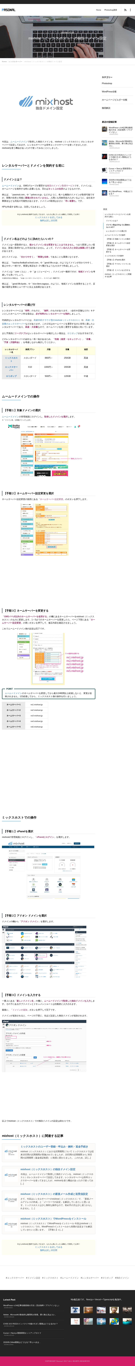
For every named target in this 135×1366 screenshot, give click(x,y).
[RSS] (125, 10)
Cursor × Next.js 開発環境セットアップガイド (120, 169)
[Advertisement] (25, 577)
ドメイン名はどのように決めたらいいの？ (118, 226)
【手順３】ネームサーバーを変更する (118, 250)
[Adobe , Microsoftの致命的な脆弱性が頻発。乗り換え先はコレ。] (104, 142)
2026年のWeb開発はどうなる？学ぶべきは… (120, 181)
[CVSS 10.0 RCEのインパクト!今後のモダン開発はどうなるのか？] (104, 156)
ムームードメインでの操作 (115, 235)
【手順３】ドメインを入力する (118, 270)
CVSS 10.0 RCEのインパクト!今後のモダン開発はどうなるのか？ (120, 157)
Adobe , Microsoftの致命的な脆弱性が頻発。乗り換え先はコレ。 (121, 143)
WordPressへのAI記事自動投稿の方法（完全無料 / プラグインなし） (121, 130)
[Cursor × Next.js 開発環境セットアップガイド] (104, 170)
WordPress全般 (109, 91)
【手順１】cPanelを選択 (115, 260)
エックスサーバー (15, 1278)
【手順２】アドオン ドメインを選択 (118, 265)
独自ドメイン (122, 1278)
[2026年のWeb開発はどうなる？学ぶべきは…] (104, 181)
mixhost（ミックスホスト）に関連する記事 (118, 275)
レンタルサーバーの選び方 (116, 231)
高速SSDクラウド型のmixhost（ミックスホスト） (57, 320)
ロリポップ (72, 333)
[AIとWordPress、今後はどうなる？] (104, 193)
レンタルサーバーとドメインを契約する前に (118, 215)
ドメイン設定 (34, 1278)
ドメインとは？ (112, 221)
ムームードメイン (18, 142)
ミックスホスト (51, 1278)
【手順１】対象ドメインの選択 (118, 239)
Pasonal (60, 1361)
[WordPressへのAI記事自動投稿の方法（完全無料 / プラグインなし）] (104, 129)
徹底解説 (106, 108)
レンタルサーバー (90, 1278)
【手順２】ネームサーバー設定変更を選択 (118, 244)
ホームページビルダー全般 (114, 100)
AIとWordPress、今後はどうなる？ (121, 192)
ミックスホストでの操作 (114, 256)
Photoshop (107, 83)
